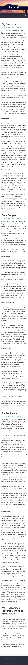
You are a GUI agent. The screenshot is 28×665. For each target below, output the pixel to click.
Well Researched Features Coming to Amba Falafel (12, 611)
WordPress (9, 662)
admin (19, 27)
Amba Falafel (14, 5)
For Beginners (9, 413)
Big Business (8, 24)
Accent (17, 662)
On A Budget (8, 215)
